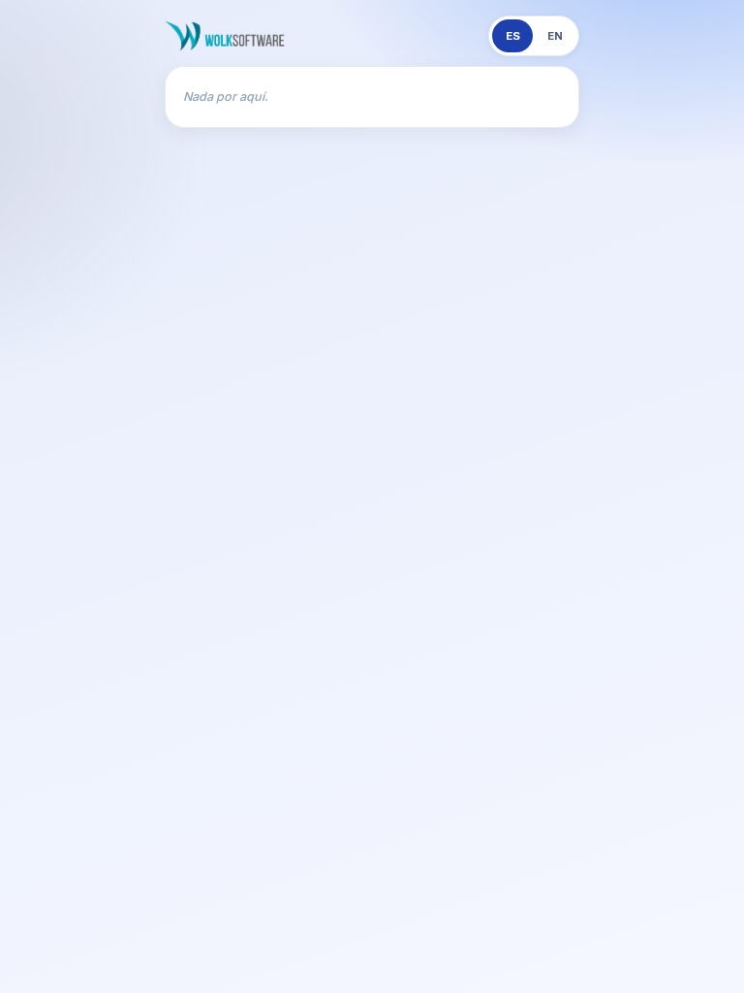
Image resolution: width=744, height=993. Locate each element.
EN (555, 36)
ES (513, 36)
